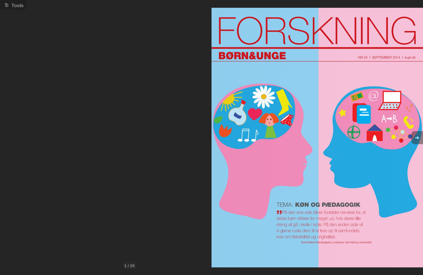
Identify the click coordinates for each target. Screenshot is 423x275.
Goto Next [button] (417, 137)
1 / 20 (129, 265)
